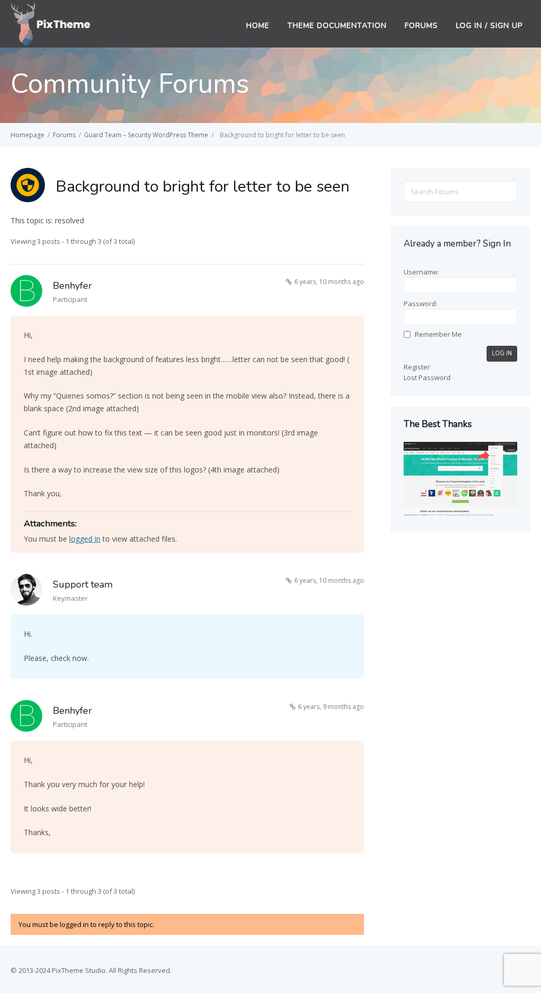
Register (417, 367)
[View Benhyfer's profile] (26, 292)
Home (257, 26)
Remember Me (438, 334)
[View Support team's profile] (26, 591)
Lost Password (427, 377)
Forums (421, 26)
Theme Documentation (337, 26)
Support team (83, 584)
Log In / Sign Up (489, 26)
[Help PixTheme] (51, 22)
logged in (84, 539)
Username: (421, 272)
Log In (502, 353)
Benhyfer (72, 285)
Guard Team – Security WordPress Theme (146, 134)
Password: (420, 303)
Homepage (27, 134)
